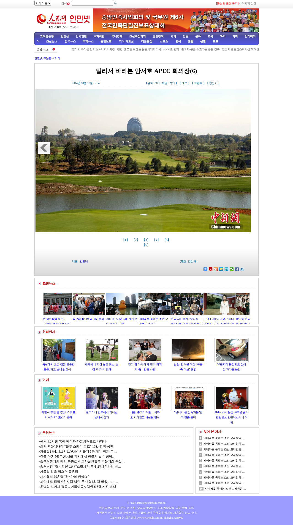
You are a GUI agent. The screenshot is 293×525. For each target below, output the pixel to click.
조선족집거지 (137, 36)
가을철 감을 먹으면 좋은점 (59, 471)
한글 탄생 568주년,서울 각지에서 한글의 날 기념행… (77, 456)
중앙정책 (158, 36)
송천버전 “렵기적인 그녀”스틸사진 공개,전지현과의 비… (80, 466)
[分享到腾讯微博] (226, 269)
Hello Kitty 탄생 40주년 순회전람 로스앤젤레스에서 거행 (231, 417)
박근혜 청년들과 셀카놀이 (70, 319)
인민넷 (84, 261)
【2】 (136, 240)
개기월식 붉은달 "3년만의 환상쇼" (64, 476)
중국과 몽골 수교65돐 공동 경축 (187, 49)
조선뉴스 (52, 41)
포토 (215, 41)
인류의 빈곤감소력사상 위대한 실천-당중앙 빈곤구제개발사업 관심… (251, 49)
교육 (210, 36)
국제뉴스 (88, 41)
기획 (235, 36)
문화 (198, 36)
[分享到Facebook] (237, 269)
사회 (173, 36)
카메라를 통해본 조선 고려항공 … (224, 438)
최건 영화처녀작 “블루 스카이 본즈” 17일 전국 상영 (76, 446)
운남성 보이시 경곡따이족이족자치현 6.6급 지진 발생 (78, 486)
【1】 (126, 240)
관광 (190, 41)
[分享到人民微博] (211, 269)
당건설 (65, 36)
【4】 (156, 240)
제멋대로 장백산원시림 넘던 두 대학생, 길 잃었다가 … (79, 481)
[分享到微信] (232, 269)
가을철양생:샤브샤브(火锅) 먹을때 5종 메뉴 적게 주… (78, 451)
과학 (222, 36)
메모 (184, 83)
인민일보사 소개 (109, 507)
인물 (185, 36)
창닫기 (213, 83)
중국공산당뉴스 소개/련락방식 (155, 507)
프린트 (198, 83)
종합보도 (105, 41)
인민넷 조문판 (43, 58)
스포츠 (163, 41)
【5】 (167, 240)
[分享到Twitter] (242, 269)
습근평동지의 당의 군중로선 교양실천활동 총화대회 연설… (82, 461)
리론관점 (146, 41)
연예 (178, 41)
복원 (164, 83)
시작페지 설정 (247, 3)
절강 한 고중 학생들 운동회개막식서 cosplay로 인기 (135, 49)
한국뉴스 (70, 41)
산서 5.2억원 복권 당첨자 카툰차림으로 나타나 (73, 441)
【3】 (146, 240)
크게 (157, 83)
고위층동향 (47, 36)
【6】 (146, 245)
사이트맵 (181, 507)
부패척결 (99, 36)
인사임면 (81, 36)
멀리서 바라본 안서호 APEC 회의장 (80, 49)
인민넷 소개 (127, 507)
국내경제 (116, 36)
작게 (172, 83)
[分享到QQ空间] (221, 269)
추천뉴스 (48, 433)
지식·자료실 (126, 41)
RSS (191, 507)
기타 (57, 58)
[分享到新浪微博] (216, 269)
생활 (203, 41)
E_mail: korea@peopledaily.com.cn (146, 502)
